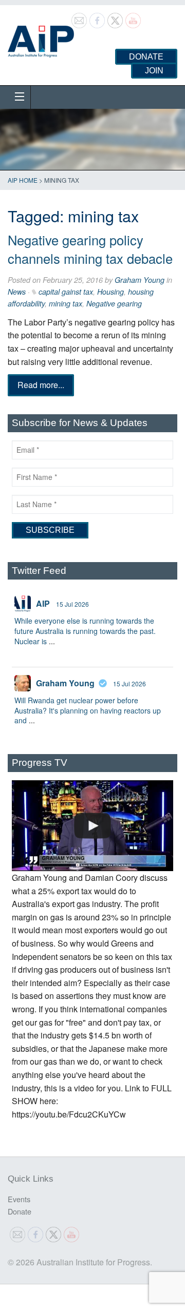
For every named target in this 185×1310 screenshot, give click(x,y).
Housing (110, 291)
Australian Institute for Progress (41, 38)
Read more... (40, 385)
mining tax (65, 303)
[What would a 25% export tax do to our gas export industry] (92, 825)
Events (19, 1198)
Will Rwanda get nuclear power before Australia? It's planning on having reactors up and (87, 710)
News (17, 291)
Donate (146, 56)
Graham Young (139, 280)
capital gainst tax (66, 291)
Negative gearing (114, 303)
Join (154, 70)
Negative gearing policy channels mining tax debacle (90, 248)
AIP (43, 603)
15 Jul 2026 (72, 604)
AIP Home (23, 180)
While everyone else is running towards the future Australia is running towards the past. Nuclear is (85, 630)
